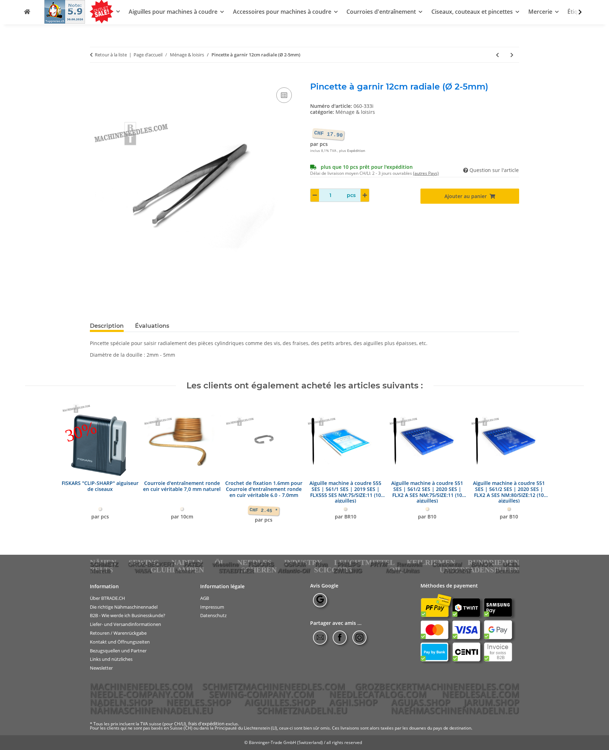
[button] (575, 12)
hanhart (185, 570)
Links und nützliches (111, 659)
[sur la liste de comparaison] (284, 95)
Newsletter (101, 668)
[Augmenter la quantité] (365, 195)
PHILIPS (348, 564)
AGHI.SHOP (353, 702)
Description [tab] (107, 325)
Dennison (507, 570)
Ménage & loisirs (355, 112)
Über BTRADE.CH (107, 598)
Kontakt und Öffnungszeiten (120, 642)
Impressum (212, 607)
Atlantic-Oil (294, 570)
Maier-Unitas (403, 570)
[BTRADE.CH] (27, 12)
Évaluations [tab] (152, 325)
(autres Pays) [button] (426, 173)
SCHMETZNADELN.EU (302, 710)
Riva (321, 564)
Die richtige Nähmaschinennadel (124, 607)
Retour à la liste (111, 55)
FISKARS (261, 564)
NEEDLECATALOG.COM (377, 694)
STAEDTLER (236, 570)
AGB (204, 598)
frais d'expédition (206, 723)
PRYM (378, 564)
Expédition (356, 150)
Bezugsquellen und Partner (118, 650)
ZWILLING (347, 570)
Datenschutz (213, 616)
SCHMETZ (104, 564)
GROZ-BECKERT (151, 564)
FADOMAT (457, 570)
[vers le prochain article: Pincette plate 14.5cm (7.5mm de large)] (512, 54)
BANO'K (482, 564)
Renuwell (409, 564)
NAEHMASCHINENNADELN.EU (455, 710)
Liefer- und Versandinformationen (125, 624)
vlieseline (225, 564)
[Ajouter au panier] (95, 78)
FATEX (193, 564)
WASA (142, 570)
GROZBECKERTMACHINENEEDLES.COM (437, 686)
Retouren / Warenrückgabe (118, 633)
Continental (447, 564)
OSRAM (295, 564)
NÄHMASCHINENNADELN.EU (151, 710)
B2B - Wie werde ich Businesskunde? (127, 616)
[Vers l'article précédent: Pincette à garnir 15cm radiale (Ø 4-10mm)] (497, 54)
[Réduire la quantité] (314, 195)
